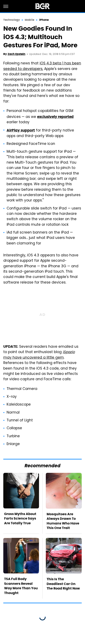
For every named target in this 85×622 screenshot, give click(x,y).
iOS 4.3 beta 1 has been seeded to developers (42, 66)
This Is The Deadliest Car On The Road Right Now (63, 584)
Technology (11, 20)
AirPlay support (21, 130)
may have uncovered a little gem (39, 354)
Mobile (29, 20)
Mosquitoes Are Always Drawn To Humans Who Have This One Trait (63, 521)
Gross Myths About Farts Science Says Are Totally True (20, 518)
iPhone (44, 20)
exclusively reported (55, 116)
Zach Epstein (16, 54)
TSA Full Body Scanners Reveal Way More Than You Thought (21, 586)
